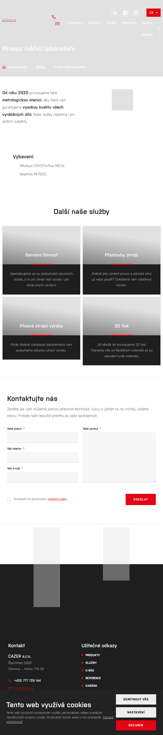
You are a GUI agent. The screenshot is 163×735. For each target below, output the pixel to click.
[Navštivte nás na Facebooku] (125, 12)
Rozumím (136, 725)
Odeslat (140, 499)
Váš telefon (15, 448)
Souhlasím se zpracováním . (40, 499)
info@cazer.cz (24, 688)
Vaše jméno (16, 428)
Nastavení (136, 712)
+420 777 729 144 (27, 680)
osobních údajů (57, 499)
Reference (129, 22)
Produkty (74, 22)
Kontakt (147, 34)
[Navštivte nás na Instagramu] (136, 12)
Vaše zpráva (92, 428)
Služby (94, 22)
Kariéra (147, 22)
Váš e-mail (15, 468)
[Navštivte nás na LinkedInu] (115, 12)
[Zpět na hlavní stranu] (23, 20)
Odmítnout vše (136, 699)
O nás (111, 22)
